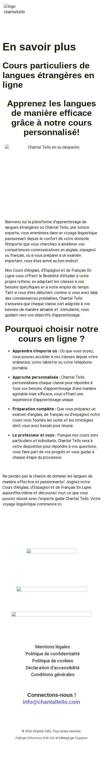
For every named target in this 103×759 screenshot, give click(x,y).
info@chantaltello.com (51, 702)
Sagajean (81, 738)
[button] (94, 10)
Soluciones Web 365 (41, 738)
